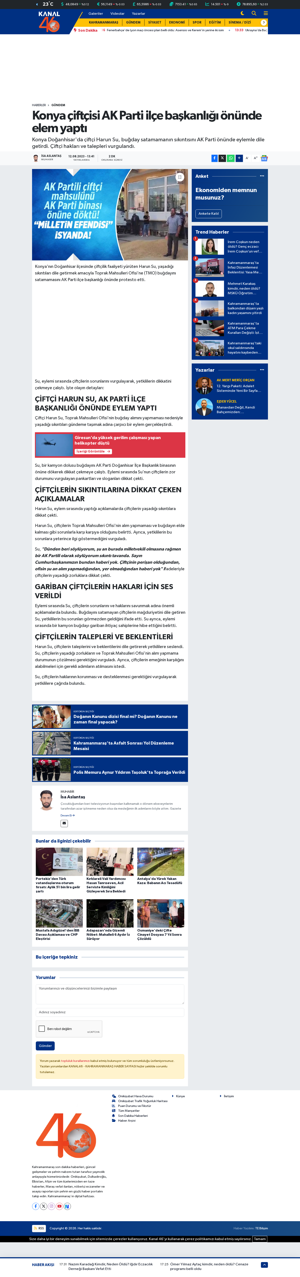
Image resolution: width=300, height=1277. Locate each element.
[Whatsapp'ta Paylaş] (231, 158)
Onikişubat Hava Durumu (135, 1096)
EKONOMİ (177, 22)
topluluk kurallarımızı (75, 1061)
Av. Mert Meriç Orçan (235, 380)
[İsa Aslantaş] (46, 800)
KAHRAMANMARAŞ (103, 22)
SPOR (197, 22)
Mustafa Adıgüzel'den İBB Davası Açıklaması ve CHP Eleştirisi (57, 935)
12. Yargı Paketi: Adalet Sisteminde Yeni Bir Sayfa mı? (237, 388)
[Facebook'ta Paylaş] (214, 158)
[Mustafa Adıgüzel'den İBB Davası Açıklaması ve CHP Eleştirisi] (59, 913)
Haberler (39, 105)
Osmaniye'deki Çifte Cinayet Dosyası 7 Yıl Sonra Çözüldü (159, 935)
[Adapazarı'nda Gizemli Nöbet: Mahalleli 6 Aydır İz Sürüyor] (110, 913)
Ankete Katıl (209, 214)
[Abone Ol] (264, 158)
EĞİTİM (215, 22)
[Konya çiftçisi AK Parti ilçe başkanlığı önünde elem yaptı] (110, 214)
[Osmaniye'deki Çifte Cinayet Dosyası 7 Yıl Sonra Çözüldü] (160, 913)
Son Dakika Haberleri (133, 1115)
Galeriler (96, 14)
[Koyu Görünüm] (242, 13)
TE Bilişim (261, 1228)
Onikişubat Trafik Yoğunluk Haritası (143, 1101)
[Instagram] (51, 1206)
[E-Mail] (64, 823)
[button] (264, 23)
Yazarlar (138, 14)
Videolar (117, 14)
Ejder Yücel (227, 401)
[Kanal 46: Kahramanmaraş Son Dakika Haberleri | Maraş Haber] (49, 21)
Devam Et (66, 815)
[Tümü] (262, 176)
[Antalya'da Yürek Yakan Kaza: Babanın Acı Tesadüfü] (160, 861)
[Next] (67, 1206)
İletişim (229, 1096)
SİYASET (154, 22)
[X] (43, 1206)
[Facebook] (35, 1206)
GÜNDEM (133, 22)
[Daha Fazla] (239, 158)
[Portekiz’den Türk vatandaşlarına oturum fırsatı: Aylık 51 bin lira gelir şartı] (59, 861)
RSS (41, 1228)
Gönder (45, 1046)
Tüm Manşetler (129, 1110)
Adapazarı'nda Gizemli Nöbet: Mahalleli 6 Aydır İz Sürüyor (108, 935)
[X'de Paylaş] (222, 158)
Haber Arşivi (127, 1120)
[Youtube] (59, 1206)
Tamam (260, 1239)
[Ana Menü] (264, 13)
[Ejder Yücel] (204, 407)
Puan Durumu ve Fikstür (134, 1106)
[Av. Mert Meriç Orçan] (204, 385)
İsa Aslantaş (73, 797)
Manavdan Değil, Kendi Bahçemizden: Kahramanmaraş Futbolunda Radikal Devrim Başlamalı (240, 410)
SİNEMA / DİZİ (240, 22)
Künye (180, 1096)
